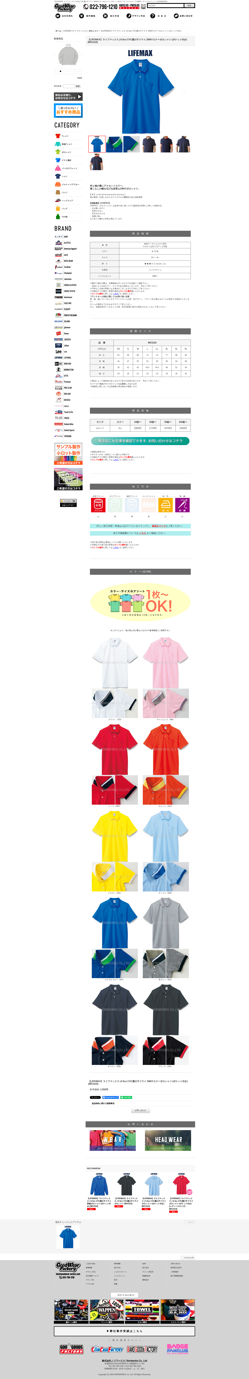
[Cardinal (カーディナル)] (65, 267)
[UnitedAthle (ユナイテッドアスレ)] (65, 424)
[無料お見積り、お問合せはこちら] (68, 96)
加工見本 (145, 1267)
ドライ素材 (66, 160)
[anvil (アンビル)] (65, 255)
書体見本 (145, 1280)
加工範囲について (92, 1276)
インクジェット (119, 1276)
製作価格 (117, 1263)
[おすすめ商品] (68, 110)
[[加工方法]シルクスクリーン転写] (165, 505)
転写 (115, 1280)
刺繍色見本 (146, 1276)
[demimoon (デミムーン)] (65, 297)
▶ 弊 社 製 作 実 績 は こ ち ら (124, 1331)
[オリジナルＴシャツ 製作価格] (89, 16)
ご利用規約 (175, 1272)
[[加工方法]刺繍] (182, 505)
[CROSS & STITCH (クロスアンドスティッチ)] (65, 285)
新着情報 (89, 1267)
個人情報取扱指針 (177, 1276)
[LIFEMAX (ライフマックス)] (65, 358)
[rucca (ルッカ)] (65, 406)
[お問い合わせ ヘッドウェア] (168, 1140)
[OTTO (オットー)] (65, 376)
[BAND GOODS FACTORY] (142, 1349)
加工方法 (117, 1267)
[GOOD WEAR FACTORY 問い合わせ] (140, 441)
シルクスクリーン (120, 1272)
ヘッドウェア (67, 201)
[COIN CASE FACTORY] (106, 1349)
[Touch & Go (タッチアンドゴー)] (65, 412)
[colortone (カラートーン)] (65, 279)
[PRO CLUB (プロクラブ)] (65, 388)
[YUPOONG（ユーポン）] (65, 436)
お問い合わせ (140, 1110)
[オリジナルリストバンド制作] (178, 1310)
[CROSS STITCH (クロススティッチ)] (65, 291)
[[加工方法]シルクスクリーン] (98, 505)
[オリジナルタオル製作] (142, 1310)
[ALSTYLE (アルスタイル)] (65, 243)
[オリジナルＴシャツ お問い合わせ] (184, 16)
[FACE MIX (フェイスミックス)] (65, 303)
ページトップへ (189, 1258)
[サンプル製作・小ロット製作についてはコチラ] (68, 453)
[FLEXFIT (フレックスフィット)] (65, 309)
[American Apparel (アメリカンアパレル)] (65, 249)
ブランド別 (90, 1280)
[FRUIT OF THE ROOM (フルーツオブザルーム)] (65, 315)
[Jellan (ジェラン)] (65, 345)
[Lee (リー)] (65, 352)
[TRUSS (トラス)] (65, 418)
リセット (191, 1222)
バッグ (64, 209)
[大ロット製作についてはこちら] (68, 479)
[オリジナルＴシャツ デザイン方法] (136, 16)
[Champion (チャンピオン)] (65, 273)
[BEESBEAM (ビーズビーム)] (65, 261)
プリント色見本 (147, 1272)
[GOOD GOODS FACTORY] (71, 1349)
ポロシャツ (66, 152)
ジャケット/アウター (70, 184)
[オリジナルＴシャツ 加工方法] (112, 16)
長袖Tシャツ (67, 144)
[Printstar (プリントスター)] (65, 382)
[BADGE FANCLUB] (177, 1349)
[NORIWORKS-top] (68, 1270)
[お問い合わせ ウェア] (113, 1140)
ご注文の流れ (90, 1263)
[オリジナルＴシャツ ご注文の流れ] (65, 16)
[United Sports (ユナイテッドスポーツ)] (65, 430)
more (79, 78)
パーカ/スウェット (69, 168)
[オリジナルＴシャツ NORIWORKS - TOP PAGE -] (65, 7)
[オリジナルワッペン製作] (107, 1310)
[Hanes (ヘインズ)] (65, 333)
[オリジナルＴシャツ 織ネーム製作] (71, 1310)
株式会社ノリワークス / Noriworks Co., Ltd (124, 1360)
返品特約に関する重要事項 (103, 1103)
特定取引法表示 (176, 1267)
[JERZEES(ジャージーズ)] (65, 339)
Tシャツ (65, 136)
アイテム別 (90, 1284)
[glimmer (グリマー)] (65, 327)
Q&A (144, 1263)
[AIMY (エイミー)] (65, 237)
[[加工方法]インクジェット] (149, 505)
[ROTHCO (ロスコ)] (65, 400)
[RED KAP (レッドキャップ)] (65, 394)
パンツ (64, 192)
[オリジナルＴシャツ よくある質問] (160, 16)
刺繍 (115, 1284)
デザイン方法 (90, 1272)
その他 (64, 217)
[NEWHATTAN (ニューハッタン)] (65, 370)
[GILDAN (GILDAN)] (65, 321)
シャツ (64, 176)
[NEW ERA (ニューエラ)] (65, 364)
